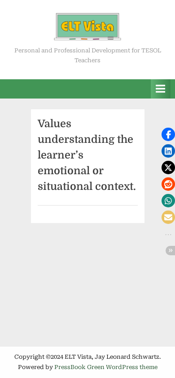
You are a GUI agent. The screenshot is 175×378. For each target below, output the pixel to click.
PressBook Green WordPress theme (106, 367)
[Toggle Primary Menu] (161, 89)
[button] (168, 134)
